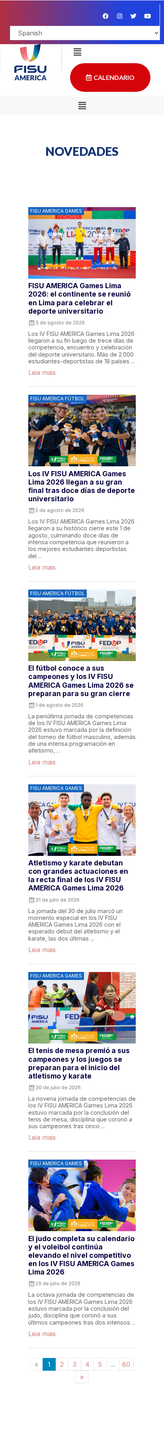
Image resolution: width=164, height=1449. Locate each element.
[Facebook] (105, 16)
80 (126, 1364)
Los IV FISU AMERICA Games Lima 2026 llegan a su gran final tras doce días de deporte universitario (81, 486)
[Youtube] (147, 16)
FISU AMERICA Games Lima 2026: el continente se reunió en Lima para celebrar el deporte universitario (79, 298)
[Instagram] (119, 16)
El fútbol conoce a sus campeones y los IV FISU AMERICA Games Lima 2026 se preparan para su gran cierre (81, 680)
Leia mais (42, 372)
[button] (82, 105)
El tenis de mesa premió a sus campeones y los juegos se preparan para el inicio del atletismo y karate (79, 1063)
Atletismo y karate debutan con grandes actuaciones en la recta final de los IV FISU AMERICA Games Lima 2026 (78, 875)
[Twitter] (133, 16)
